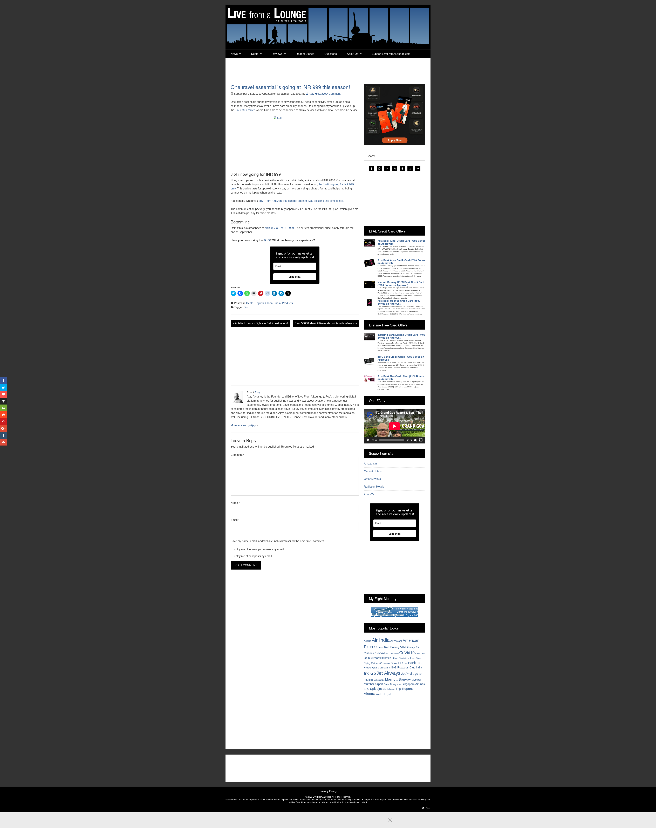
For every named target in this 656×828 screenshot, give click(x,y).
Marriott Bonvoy (398, 679)
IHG (389, 668)
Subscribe (295, 276)
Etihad (395, 658)
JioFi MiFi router (245, 110)
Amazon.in (370, 463)
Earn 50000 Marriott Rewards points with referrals (326, 323)
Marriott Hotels (372, 471)
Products (287, 303)
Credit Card (420, 653)
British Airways (407, 647)
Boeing (394, 647)
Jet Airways (388, 673)
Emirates (385, 657)
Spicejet (376, 688)
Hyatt (374, 667)
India (278, 303)
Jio (246, 307)
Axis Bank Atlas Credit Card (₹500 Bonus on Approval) (401, 261)
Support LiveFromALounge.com (391, 53)
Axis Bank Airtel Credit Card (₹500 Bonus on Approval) (401, 242)
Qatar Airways (372, 478)
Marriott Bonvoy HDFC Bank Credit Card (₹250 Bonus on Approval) (401, 283)
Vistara (369, 694)
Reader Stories (305, 53)
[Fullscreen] (421, 440)
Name (235, 502)
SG (399, 684)
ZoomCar (369, 494)
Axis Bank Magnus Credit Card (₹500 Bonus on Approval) (399, 302)
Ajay (257, 392)
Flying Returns (372, 663)
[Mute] (415, 440)
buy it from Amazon (270, 200)
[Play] (368, 440)
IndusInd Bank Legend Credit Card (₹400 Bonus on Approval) (401, 336)
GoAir (394, 663)
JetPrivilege (409, 673)
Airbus (367, 640)
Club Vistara (381, 653)
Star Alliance (388, 689)
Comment (237, 454)
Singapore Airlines (413, 684)
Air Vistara (396, 641)
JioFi (267, 240)
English (259, 303)
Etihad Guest (404, 658)
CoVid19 (407, 652)
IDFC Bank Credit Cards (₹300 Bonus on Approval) (401, 358)
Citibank (369, 653)
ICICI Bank (382, 668)
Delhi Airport (372, 658)
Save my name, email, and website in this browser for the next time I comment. (278, 541)
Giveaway (385, 663)
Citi (417, 647)
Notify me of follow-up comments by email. (259, 549)
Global (269, 303)
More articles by (240, 425)
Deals (254, 53)
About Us (352, 53)
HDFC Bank (407, 663)
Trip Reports (405, 688)
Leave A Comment (329, 93)
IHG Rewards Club (403, 667)
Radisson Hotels (374, 486)
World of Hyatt (383, 694)
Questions (330, 53)
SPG (366, 689)
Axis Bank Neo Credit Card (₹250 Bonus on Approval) (401, 377)
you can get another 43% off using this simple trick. (313, 200)
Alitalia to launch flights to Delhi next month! (260, 323)
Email (235, 519)
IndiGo (370, 673)
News (234, 53)
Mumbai (416, 679)
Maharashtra (379, 680)
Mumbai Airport (373, 684)
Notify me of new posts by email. (253, 556)
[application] (394, 426)
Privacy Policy (328, 791)
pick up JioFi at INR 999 (279, 228)
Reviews (277, 53)
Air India (381, 640)
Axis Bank (384, 647)
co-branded (394, 653)
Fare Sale (415, 658)
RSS (427, 807)
